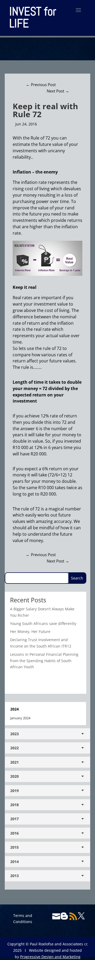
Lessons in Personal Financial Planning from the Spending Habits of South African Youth (44, 661)
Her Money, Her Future (30, 631)
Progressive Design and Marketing (50, 956)
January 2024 (20, 718)
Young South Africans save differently (43, 623)
